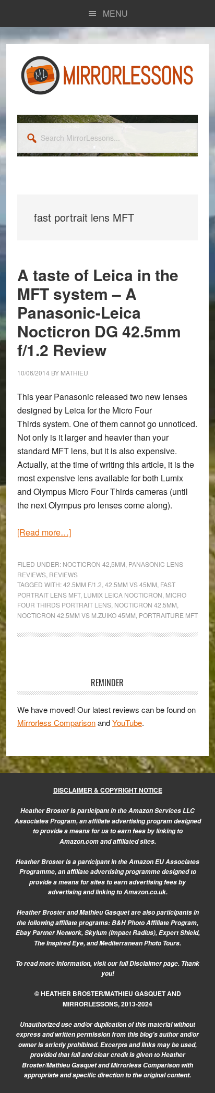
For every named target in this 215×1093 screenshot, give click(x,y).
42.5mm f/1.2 (82, 584)
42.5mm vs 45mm (131, 584)
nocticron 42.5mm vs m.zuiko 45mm (76, 615)
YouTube (127, 722)
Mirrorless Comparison (56, 722)
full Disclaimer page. (149, 963)
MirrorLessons (107, 75)
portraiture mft (168, 615)
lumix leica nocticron (122, 594)
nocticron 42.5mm (145, 604)
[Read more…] (44, 532)
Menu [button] (115, 13)
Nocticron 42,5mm (94, 564)
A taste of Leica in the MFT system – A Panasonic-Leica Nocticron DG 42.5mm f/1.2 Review (99, 312)
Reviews (63, 574)
